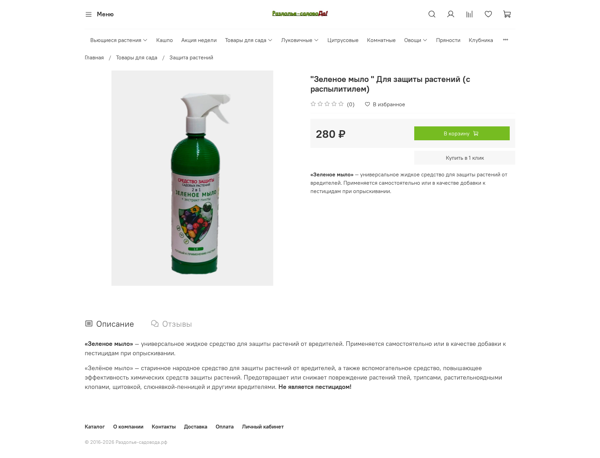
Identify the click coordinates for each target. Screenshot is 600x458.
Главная (94, 57)
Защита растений (191, 57)
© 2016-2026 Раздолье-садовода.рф (126, 442)
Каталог (95, 426)
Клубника (481, 39)
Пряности (448, 39)
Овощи (412, 39)
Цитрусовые (343, 39)
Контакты (164, 426)
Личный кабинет (263, 426)
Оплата (225, 426)
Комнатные (381, 39)
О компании (128, 426)
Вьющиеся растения (115, 39)
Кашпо (164, 39)
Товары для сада (245, 39)
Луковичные (296, 39)
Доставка (195, 426)
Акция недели (199, 39)
